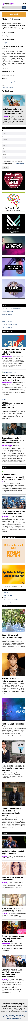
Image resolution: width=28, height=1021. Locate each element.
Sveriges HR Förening (7, 311)
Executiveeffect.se (9, 1015)
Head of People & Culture (10, 602)
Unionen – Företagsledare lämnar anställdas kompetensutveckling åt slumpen (11, 812)
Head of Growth (8, 595)
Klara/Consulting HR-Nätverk (9, 324)
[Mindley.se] (14, 17)
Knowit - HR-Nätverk (7, 327)
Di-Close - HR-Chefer (7, 321)
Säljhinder (6, 43)
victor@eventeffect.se (7, 87)
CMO (5, 597)
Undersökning (7, 356)
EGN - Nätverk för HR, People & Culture (12, 308)
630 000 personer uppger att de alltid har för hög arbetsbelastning (13, 405)
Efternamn (4, 142)
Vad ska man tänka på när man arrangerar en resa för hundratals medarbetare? (13, 111)
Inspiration (6, 943)
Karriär (4, 856)
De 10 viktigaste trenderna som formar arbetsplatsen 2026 (13, 512)
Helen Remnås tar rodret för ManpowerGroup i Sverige (12, 909)
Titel (3, 148)
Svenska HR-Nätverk (7, 314)
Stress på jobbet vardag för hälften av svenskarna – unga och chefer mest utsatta (13, 440)
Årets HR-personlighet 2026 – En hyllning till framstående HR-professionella (14, 938)
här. (26, 1011)
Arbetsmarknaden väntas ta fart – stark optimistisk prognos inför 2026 (13, 351)
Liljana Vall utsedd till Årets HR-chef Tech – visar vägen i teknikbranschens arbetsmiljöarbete (14, 973)
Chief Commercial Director (11, 599)
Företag (4, 154)
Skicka (5, 167)
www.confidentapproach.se (9, 82)
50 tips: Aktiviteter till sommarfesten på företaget (12, 636)
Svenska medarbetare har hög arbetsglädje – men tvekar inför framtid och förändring (13, 377)
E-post (3, 131)
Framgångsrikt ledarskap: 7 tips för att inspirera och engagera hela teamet (14, 768)
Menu (24, 3)
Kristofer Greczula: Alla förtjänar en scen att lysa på (12, 680)
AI (2, 482)
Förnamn (4, 136)
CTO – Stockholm (8, 593)
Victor (3, 85)
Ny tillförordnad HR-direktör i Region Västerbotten (13, 852)
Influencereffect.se (18, 1016)
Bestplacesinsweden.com (14, 1018)
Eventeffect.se (7, 1016)
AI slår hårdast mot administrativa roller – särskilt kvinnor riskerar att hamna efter (14, 477)
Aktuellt (5, 516)
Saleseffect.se (20, 1015)
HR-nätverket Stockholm (8, 318)
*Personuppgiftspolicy (18, 163)
